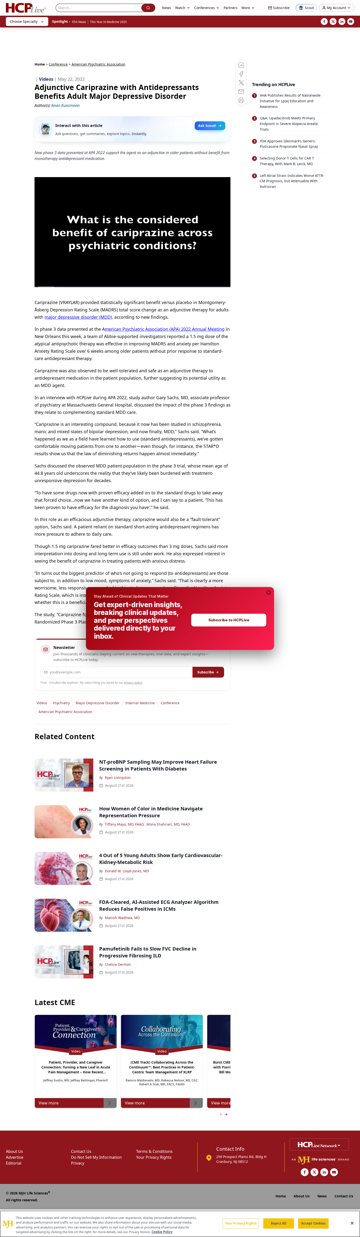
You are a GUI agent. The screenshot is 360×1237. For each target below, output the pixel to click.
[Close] (352, 1223)
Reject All (278, 1223)
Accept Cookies (313, 1223)
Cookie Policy (162, 1232)
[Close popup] (268, 592)
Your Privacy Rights (240, 1223)
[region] (180, 1224)
